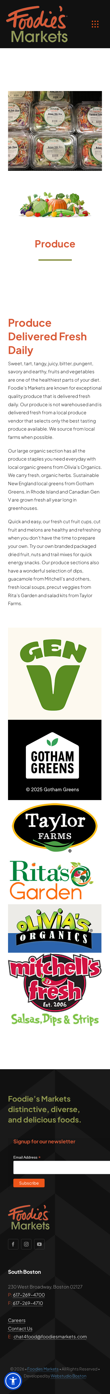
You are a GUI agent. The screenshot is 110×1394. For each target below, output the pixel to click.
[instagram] (26, 1244)
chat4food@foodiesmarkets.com (50, 1336)
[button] (13, 1381)
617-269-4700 (29, 1295)
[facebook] (13, 1244)
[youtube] (39, 1244)
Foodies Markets (43, 1368)
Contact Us (20, 1328)
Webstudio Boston (69, 1375)
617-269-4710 (28, 1303)
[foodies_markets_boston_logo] (37, 8)
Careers (17, 1320)
